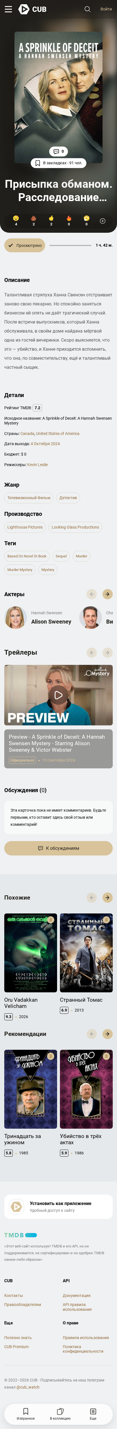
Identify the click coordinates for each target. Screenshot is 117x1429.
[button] (108, 594)
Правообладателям (22, 1304)
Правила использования (86, 1337)
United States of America (58, 433)
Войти (106, 9)
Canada (27, 433)
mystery (47, 570)
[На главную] (32, 9)
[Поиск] (87, 9)
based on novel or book (27, 556)
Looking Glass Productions (75, 527)
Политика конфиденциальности (83, 1349)
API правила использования (77, 1307)
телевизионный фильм (28, 497)
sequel (61, 556)
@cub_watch (27, 1387)
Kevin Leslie (37, 464)
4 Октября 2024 (45, 443)
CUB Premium (16, 1346)
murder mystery (19, 570)
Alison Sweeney (51, 621)
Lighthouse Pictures (25, 527)
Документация (77, 1295)
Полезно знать (18, 1337)
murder (81, 556)
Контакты (13, 1295)
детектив (68, 497)
